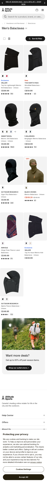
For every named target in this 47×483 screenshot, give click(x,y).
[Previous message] (2, 3)
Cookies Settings (23, 469)
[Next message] (44, 3)
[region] (23, 456)
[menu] (42, 10)
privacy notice (36, 462)
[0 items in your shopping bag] (36, 10)
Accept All (23, 477)
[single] (4, 38)
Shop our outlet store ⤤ (19, 368)
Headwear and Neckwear (15, 23)
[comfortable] (9, 38)
